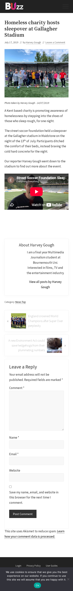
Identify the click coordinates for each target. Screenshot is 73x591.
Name (14, 437)
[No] (68, 579)
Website (14, 470)
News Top (20, 302)
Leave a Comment (55, 42)
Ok (37, 585)
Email (14, 454)
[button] (66, 6)
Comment (16, 388)
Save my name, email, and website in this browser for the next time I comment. (33, 497)
